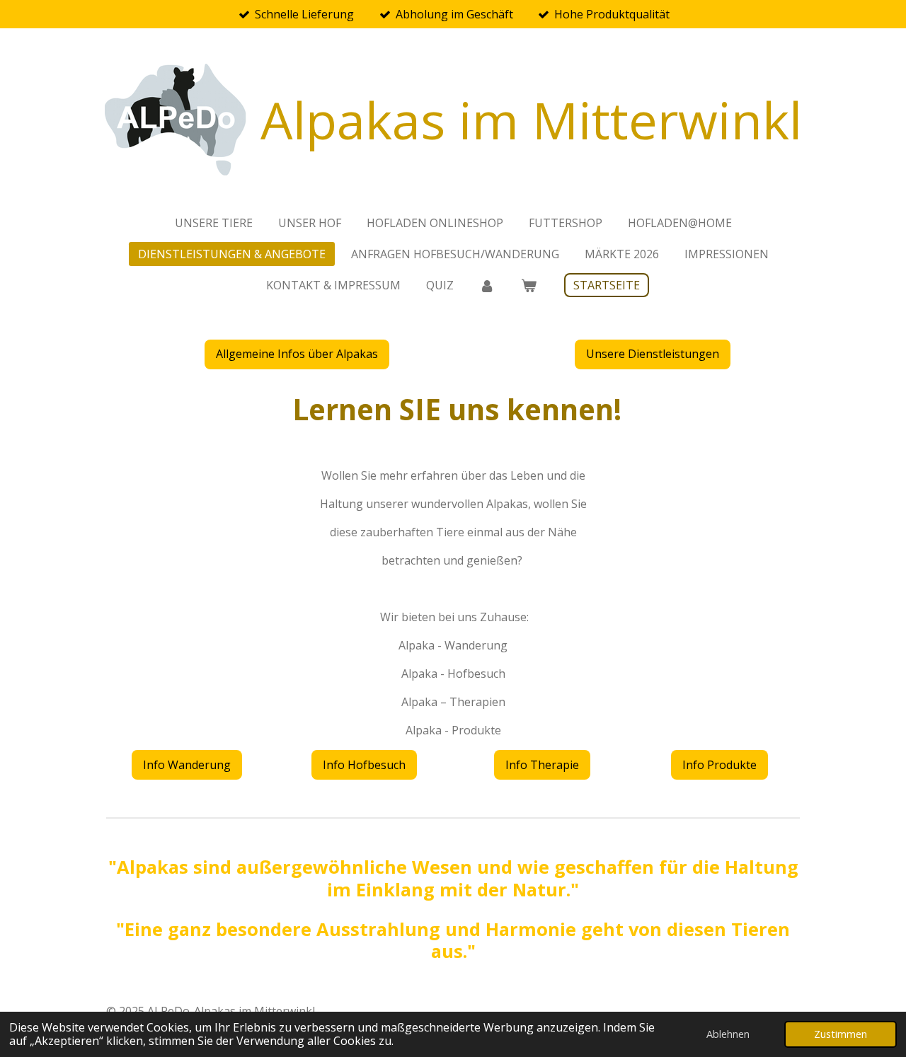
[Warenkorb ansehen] (529, 285)
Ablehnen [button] (728, 1034)
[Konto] (487, 285)
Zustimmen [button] (840, 1034)
